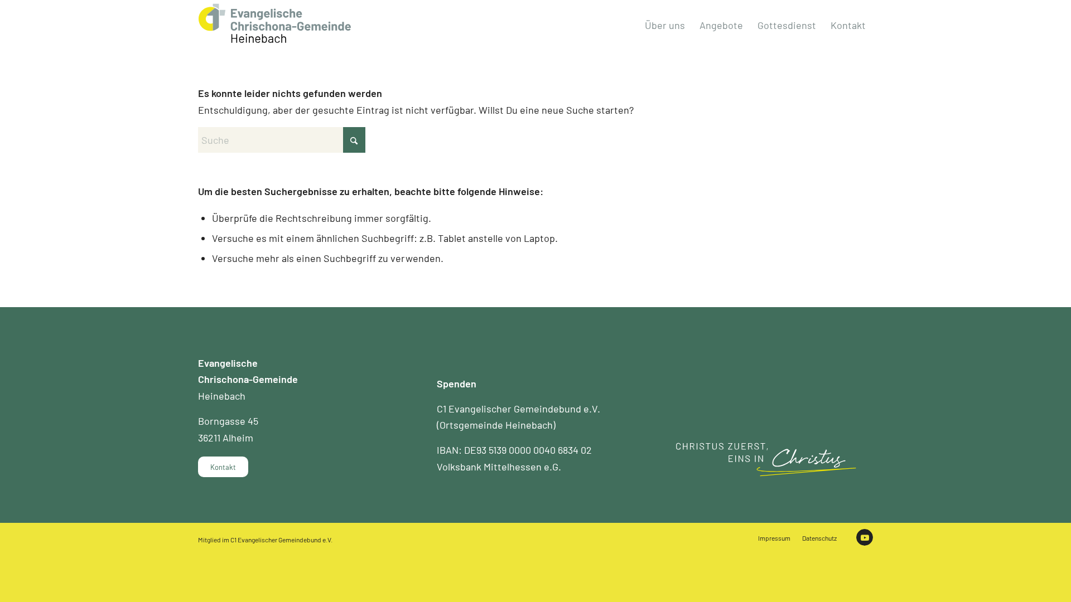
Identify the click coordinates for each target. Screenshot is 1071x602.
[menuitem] (665, 25)
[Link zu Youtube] (864, 537)
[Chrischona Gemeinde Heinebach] (274, 23)
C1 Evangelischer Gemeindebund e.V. (281, 539)
